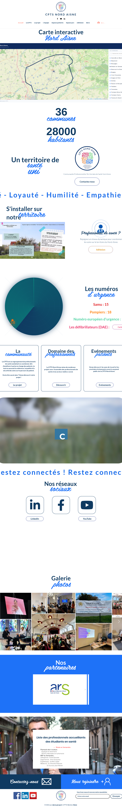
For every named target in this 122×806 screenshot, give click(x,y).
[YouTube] (61, 19)
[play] (60, 220)
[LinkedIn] (25, 795)
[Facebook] (57, 19)
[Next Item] (119, 621)
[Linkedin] (64, 19)
